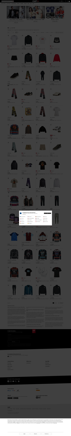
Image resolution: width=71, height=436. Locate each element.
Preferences (46, 433)
